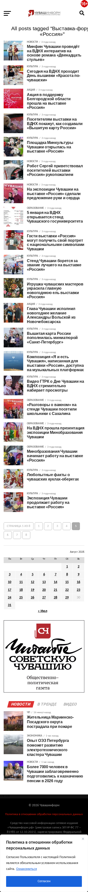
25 (21, 597)
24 (9, 597)
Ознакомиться (26, 869)
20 (44, 590)
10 (9, 582)
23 (78, 590)
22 (67, 590)
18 (21, 590)
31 (9, 605)
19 (32, 590)
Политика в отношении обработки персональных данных (44, 814)
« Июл (42, 611)
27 (44, 597)
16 (78, 582)
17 (9, 590)
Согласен (44, 881)
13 (44, 582)
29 (67, 597)
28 (55, 597)
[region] (44, 863)
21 (55, 590)
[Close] (83, 839)
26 (32, 597)
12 (32, 582)
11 (21, 582)
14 (55, 582)
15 (67, 582)
